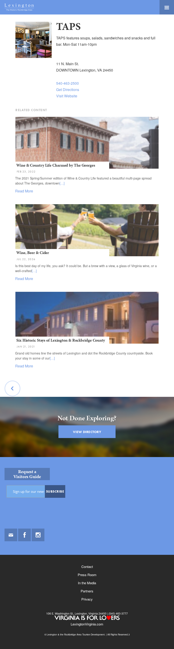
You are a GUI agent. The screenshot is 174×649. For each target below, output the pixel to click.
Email (11, 535)
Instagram (38, 535)
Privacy (87, 599)
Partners (87, 591)
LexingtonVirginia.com (87, 624)
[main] (87, 239)
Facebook (24, 535)
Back (13, 399)
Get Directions (67, 89)
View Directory (87, 432)
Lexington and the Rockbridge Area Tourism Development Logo (19, 7)
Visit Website (66, 95)
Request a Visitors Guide (27, 474)
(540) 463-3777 (118, 613)
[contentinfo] (87, 553)
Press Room (87, 574)
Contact (87, 566)
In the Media (87, 582)
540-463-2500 (67, 83)
